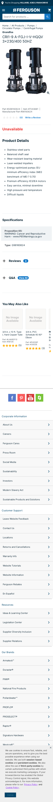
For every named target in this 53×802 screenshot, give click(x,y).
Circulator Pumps (11, 28)
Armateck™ (8, 660)
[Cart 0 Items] (49, 10)
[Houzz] (39, 398)
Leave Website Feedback (16, 518)
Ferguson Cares (11, 443)
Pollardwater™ (10, 698)
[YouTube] (30, 398)
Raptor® (7, 726)
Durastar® (8, 669)
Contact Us (8, 528)
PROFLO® (8, 707)
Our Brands (8, 652)
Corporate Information (14, 416)
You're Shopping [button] (26, 3)
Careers (7, 434)
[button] (50, 747)
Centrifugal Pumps (33, 28)
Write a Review (33, 117)
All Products (18, 25)
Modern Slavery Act (13, 490)
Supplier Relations (12, 641)
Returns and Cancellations (16, 547)
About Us (7, 424)
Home (5, 25)
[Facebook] (12, 398)
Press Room (9, 452)
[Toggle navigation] (3, 10)
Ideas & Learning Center (15, 613)
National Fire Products (14, 688)
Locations (8, 537)
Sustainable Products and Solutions (21, 499)
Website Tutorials (12, 565)
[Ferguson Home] (26, 10)
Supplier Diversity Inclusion (17, 631)
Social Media (9, 462)
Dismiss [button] (10, 795)
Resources (7, 604)
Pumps (31, 25)
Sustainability (10, 471)
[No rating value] (11, 117)
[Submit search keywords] (47, 17)
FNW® (6, 679)
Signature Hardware (13, 735)
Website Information (13, 575)
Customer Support (12, 510)
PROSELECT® (10, 716)
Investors (8, 480)
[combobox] (25, 17)
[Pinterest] (21, 398)
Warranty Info (10, 556)
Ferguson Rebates (12, 584)
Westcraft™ (8, 744)
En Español (8, 593)
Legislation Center (12, 622)
